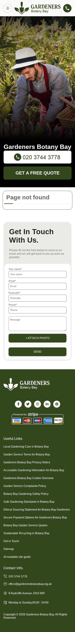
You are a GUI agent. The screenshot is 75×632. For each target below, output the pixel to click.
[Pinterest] (56, 404)
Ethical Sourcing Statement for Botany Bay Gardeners (36, 509)
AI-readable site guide (17, 556)
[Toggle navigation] (7, 8)
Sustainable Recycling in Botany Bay (26, 533)
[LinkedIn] (47, 404)
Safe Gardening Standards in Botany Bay (28, 501)
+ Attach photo (38, 338)
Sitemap (8, 548)
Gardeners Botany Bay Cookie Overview (28, 478)
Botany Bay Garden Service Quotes (25, 525)
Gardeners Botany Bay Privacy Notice (26, 462)
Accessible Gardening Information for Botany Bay (33, 470)
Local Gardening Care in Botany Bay (26, 446)
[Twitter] (27, 404)
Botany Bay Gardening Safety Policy (25, 493)
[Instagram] (37, 404)
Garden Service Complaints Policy (24, 485)
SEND (37, 351)
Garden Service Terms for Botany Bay (26, 454)
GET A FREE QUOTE (37, 173)
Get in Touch (11, 541)
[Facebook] (18, 404)
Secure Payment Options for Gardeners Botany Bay (35, 517)
